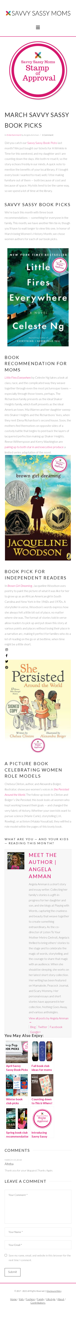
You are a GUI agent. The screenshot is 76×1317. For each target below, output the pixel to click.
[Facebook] (33, 1309)
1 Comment (47, 135)
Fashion (30, 1299)
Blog (33, 1027)
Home (13, 1299)
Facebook (56, 1027)
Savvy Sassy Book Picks (42, 142)
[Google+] (42, 1309)
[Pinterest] (7, 667)
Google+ (35, 1032)
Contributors (37, 1302)
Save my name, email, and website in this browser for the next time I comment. (40, 1258)
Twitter (42, 1027)
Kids (21, 1299)
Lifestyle (50, 1299)
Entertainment (14, 135)
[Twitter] (38, 1309)
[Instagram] (7, 650)
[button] (38, 27)
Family (40, 1299)
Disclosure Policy (54, 1291)
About (60, 1299)
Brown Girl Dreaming (20, 585)
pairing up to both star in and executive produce (34, 447)
